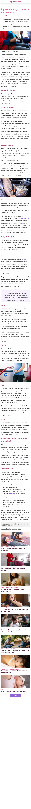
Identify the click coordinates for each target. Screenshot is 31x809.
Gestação (3, 5)
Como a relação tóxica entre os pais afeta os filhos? (14, 631)
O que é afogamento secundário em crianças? (13, 549)
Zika (21, 457)
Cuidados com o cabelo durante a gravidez (13, 569)
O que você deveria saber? (8, 546)
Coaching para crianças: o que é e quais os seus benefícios (15, 651)
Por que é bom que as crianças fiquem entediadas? (14, 610)
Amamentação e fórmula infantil (10, 587)
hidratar (20, 485)
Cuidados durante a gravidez (8, 567)
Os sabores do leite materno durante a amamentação (14, 672)
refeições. (12, 493)
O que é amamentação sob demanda (14, 691)
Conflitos (3, 628)
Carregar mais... (15, 695)
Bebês (2, 689)
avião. (25, 259)
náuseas (12, 391)
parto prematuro (24, 218)
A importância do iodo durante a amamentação (12, 590)
